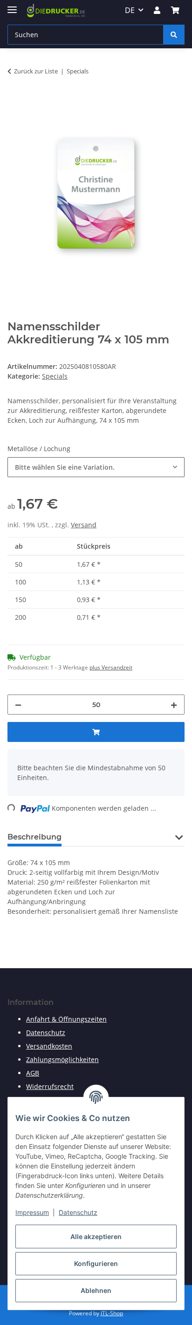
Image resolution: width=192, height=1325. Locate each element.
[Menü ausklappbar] (12, 6)
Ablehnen (96, 1290)
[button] (157, 10)
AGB (32, 1073)
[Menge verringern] (18, 704)
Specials (55, 376)
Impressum (32, 1212)
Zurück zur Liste (36, 71)
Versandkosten (49, 1046)
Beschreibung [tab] (34, 837)
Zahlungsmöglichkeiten (62, 1059)
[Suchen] (174, 35)
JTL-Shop (112, 1313)
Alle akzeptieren (96, 1236)
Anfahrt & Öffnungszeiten (66, 1019)
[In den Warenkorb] (14, 100)
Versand (83, 524)
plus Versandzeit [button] (110, 667)
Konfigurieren (96, 1263)
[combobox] (96, 467)
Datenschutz (78, 1212)
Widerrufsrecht (50, 1086)
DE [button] (130, 10)
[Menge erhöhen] (174, 704)
